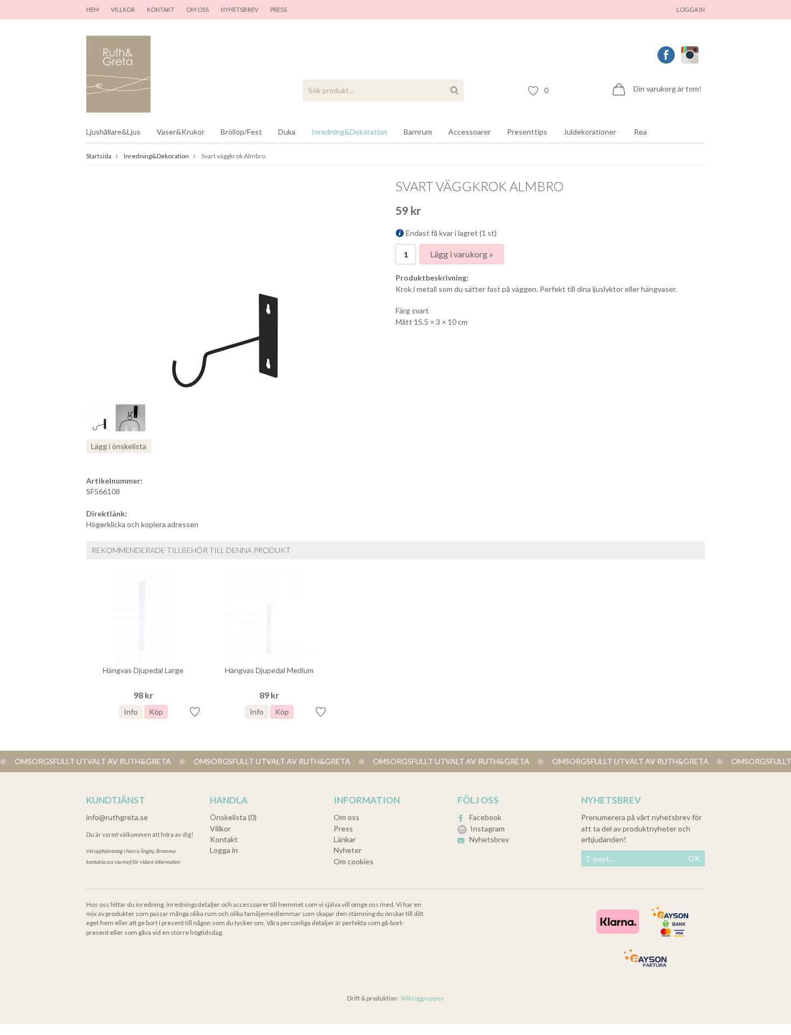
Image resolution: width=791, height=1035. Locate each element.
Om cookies (353, 861)
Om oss (197, 9)
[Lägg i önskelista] (194, 711)
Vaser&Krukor (180, 131)
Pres (277, 9)
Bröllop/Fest (241, 131)
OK (694, 858)
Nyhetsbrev (239, 9)
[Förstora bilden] (225, 285)
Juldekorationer (589, 131)
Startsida (98, 156)
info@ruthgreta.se (117, 817)
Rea (640, 131)
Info (131, 711)
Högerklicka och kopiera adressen (142, 524)
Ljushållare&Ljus (113, 131)
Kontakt (160, 9)
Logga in (690, 9)
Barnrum (418, 131)
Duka (286, 131)
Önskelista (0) (233, 817)
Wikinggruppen (422, 998)
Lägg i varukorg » (461, 254)
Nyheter (348, 850)
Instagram (487, 828)
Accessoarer (469, 131)
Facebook (485, 817)
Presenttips (527, 131)
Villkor (123, 9)
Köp (156, 711)
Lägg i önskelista (118, 446)
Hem (92, 9)
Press (343, 828)
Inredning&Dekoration (349, 131)
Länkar (345, 839)
